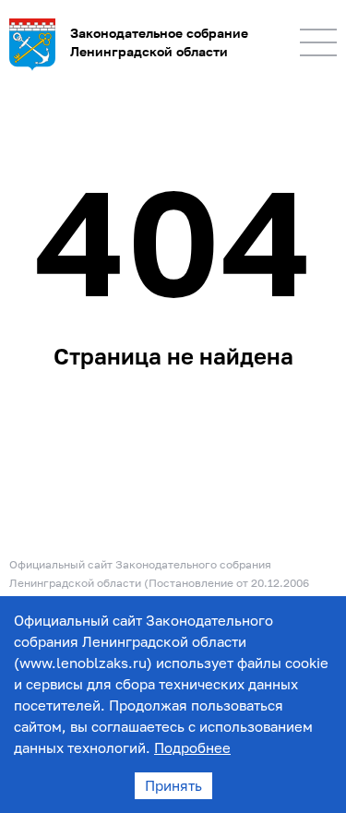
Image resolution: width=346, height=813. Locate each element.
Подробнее (192, 747)
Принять (173, 785)
